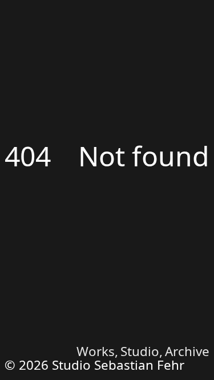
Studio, (143, 351)
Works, (101, 351)
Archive (187, 351)
